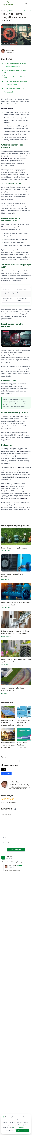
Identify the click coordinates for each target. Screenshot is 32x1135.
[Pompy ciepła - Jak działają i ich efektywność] (16, 562)
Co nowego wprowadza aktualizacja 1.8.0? (15, 71)
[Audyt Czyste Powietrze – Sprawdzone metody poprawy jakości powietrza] (24, 734)
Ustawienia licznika (11, 84)
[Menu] (26, 3)
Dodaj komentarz (16, 849)
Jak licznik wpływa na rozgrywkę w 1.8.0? (15, 77)
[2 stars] (5, 799)
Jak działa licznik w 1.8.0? (13, 66)
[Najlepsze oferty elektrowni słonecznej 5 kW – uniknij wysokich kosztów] (8, 712)
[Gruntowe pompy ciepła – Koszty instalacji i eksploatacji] (16, 676)
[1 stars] (2, 799)
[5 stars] (13, 799)
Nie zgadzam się (9, 1130)
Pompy (6, 10)
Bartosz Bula (10, 50)
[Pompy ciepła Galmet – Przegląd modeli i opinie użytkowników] (16, 648)
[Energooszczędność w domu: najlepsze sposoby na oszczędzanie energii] (8, 734)
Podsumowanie (8, 92)
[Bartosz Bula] (3, 51)
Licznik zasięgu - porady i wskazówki (15, 81)
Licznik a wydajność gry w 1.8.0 (14, 88)
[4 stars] (10, 799)
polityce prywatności (18, 1127)
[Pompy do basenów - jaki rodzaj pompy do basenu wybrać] (16, 591)
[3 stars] (8, 799)
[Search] (28, 3)
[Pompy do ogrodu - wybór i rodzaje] (16, 536)
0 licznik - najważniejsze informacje (15, 63)
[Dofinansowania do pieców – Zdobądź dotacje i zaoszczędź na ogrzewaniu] (16, 619)
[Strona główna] (2, 10)
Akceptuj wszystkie (23, 1130)
